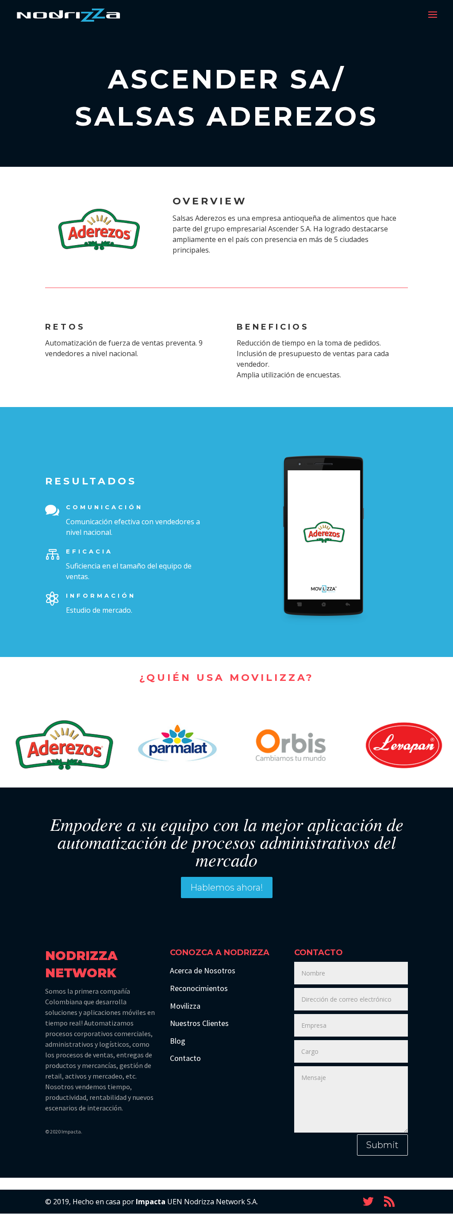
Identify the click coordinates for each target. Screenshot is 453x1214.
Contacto (185, 1058)
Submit (382, 1145)
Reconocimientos (199, 988)
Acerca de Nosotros (202, 970)
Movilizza (185, 1006)
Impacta (150, 1201)
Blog (177, 1041)
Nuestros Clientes (199, 1023)
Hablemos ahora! (226, 887)
